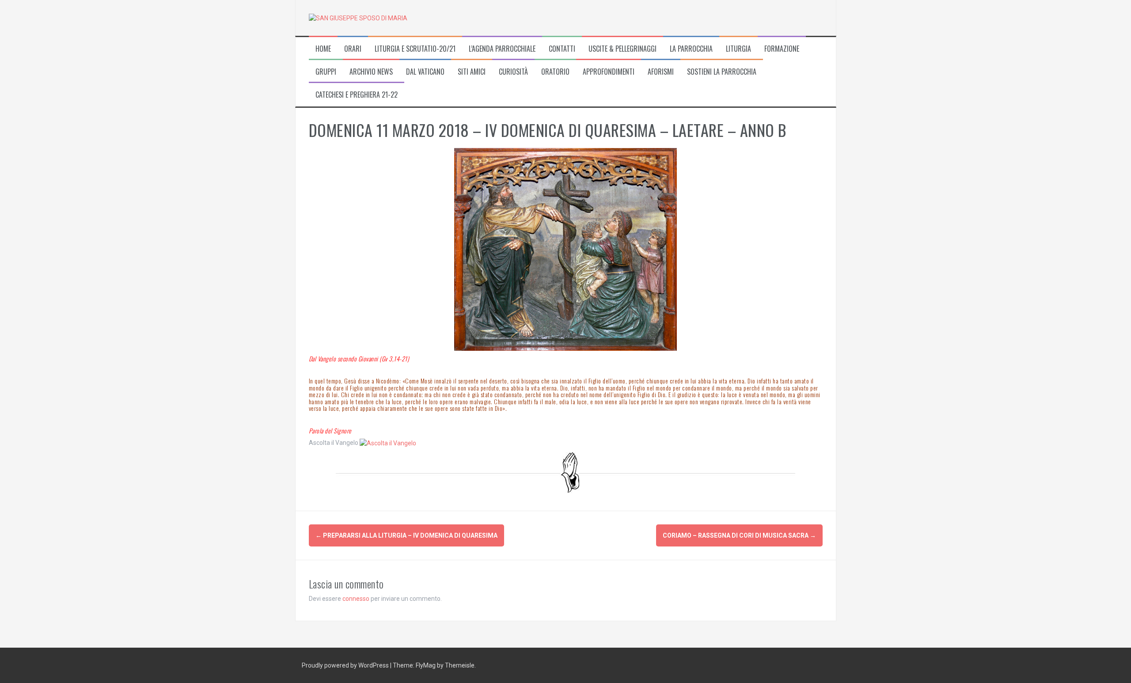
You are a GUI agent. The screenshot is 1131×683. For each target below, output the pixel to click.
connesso (355, 598)
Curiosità (513, 72)
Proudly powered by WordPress (346, 665)
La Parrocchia (691, 49)
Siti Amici (472, 72)
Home (323, 49)
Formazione (781, 49)
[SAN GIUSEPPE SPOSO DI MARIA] (358, 17)
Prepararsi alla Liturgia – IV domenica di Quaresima (406, 535)
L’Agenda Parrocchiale (502, 49)
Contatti (562, 49)
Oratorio (555, 72)
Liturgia (738, 49)
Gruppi (325, 72)
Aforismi (661, 72)
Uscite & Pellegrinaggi (622, 49)
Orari (352, 49)
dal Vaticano (425, 72)
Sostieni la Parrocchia (721, 72)
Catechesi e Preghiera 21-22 (356, 95)
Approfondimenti (608, 72)
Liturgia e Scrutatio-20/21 (415, 49)
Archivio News (371, 72)
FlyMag (426, 665)
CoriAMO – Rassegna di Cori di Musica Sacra (739, 535)
